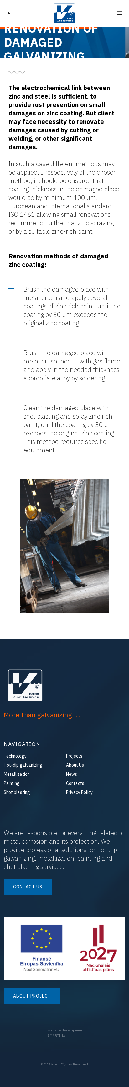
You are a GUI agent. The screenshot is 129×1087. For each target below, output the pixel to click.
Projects (74, 756)
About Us (75, 765)
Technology (15, 756)
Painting (12, 783)
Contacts (75, 783)
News (71, 774)
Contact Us (27, 887)
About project (32, 996)
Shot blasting (17, 792)
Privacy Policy (79, 792)
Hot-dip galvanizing (23, 765)
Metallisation (17, 774)
